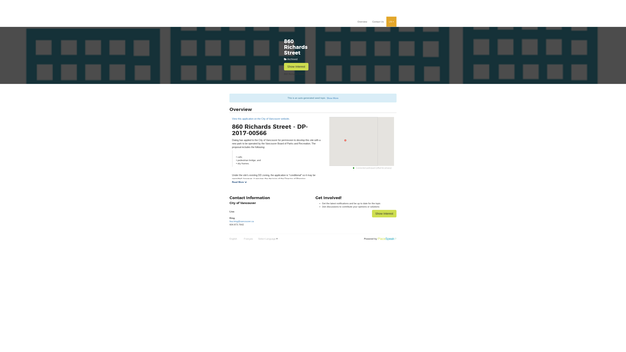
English (233, 238)
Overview (362, 21)
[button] (391, 22)
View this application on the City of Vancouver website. (261, 118)
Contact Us (378, 21)
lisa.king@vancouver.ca (242, 221)
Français (248, 238)
